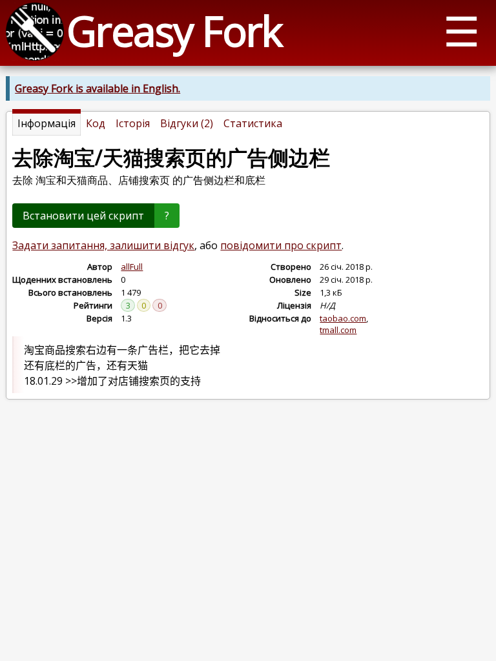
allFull (132, 266)
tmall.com (338, 330)
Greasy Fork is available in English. (97, 88)
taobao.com (343, 318)
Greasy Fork (174, 31)
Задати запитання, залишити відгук (103, 245)
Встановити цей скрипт (83, 215)
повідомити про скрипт (281, 245)
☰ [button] (461, 31)
